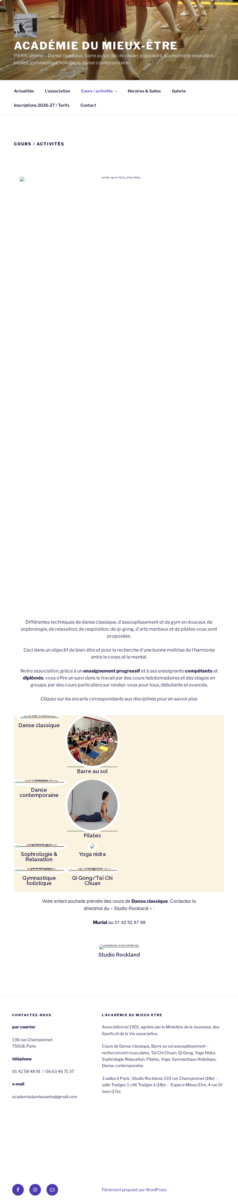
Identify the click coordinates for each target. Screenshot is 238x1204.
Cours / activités (97, 90)
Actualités (24, 90)
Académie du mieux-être (96, 45)
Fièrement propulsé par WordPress (134, 1189)
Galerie (179, 90)
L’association (57, 90)
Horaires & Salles (144, 90)
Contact (88, 105)
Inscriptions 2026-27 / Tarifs (41, 105)
